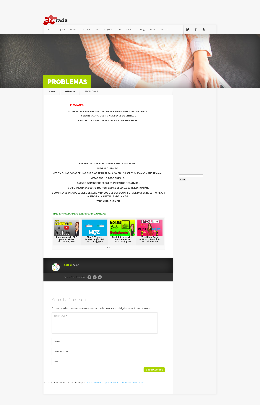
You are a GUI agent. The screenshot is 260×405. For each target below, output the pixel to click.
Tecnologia (141, 29)
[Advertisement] (108, 143)
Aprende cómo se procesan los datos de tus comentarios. (116, 382)
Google (89, 277)
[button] (107, 247)
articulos (70, 91)
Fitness (73, 29)
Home (52, 91)
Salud (128, 29)
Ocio (120, 29)
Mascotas (85, 29)
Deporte (61, 29)
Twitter (100, 277)
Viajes (153, 29)
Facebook (94, 277)
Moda (97, 29)
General (164, 29)
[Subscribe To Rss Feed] (204, 29)
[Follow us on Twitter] (187, 29)
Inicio (50, 29)
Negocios (109, 29)
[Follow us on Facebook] (196, 29)
